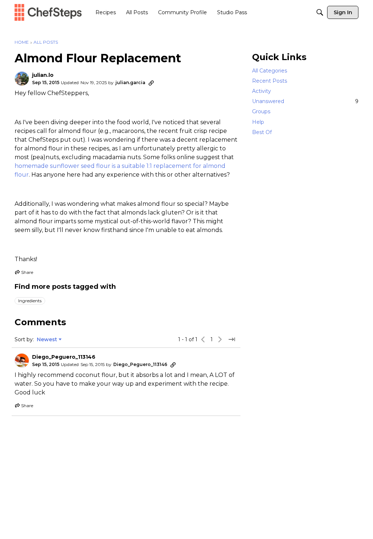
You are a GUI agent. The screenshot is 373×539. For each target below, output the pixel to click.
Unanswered (305, 101)
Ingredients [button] (30, 300)
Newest (47, 339)
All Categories (269, 70)
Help (258, 122)
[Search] (319, 12)
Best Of (262, 132)
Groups (261, 111)
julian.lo (43, 75)
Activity (261, 91)
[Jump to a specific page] (231, 339)
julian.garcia (130, 82)
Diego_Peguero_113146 (63, 357)
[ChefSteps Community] (48, 12)
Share (24, 273)
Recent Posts (269, 81)
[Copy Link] (151, 82)
